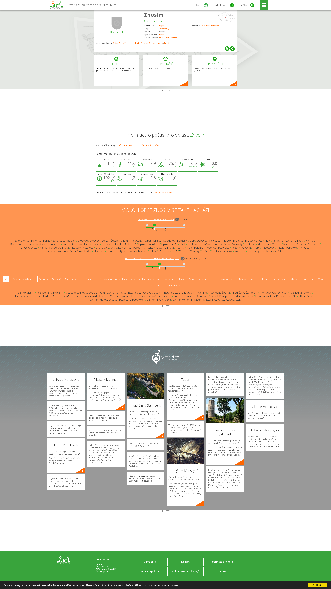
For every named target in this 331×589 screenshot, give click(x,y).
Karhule (310, 240)
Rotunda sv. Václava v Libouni (145, 292)
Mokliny (301, 244)
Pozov (235, 247)
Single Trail (308, 279)
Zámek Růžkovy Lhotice (103, 299)
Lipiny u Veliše (169, 244)
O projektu (150, 561)
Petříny (180, 247)
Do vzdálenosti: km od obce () (152, 258)
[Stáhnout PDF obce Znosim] (227, 48)
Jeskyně (254, 279)
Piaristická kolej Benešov (273, 292)
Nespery (76, 247)
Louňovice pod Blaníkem (216, 244)
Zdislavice (267, 251)
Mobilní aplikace (150, 571)
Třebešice (164, 251)
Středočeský (164, 28)
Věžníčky (194, 251)
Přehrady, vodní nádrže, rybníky (113, 279)
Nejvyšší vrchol (279, 279)
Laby (87, 244)
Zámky (191, 279)
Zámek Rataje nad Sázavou (91, 296)
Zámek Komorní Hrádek (187, 299)
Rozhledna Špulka (219, 292)
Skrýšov (87, 251)
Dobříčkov (169, 240)
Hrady (181, 279)
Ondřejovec (102, 247)
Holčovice (214, 240)
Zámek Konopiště (220, 296)
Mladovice (289, 244)
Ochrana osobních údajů (185, 571)
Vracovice (240, 251)
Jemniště (278, 240)
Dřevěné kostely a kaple (223, 279)
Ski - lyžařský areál (73, 279)
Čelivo (105, 240)
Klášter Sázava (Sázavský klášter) (222, 299)
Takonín (142, 251)
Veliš (174, 251)
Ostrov (127, 247)
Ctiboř (147, 240)
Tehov (152, 251)
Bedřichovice (21, 240)
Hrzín (267, 240)
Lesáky (96, 244)
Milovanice (264, 244)
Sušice (110, 251)
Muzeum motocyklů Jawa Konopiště (275, 296)
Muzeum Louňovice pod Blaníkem (85, 292)
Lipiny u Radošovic (148, 244)
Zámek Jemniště (116, 292)
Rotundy (242, 279)
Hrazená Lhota (134, 43)
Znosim (154, 14)
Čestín (114, 240)
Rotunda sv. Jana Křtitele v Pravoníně (185, 292)
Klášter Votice (306, 296)
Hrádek (226, 240)
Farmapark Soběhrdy (27, 296)
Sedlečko (75, 251)
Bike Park (295, 279)
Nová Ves (88, 247)
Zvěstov (279, 251)
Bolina (115, 43)
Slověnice (99, 251)
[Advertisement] (165, 111)
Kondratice (41, 244)
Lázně (265, 279)
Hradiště (238, 240)
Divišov (157, 240)
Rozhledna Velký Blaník (50, 292)
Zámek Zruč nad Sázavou (157, 296)
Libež (123, 244)
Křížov (78, 244)
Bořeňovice (58, 240)
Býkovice (83, 240)
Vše (6, 279)
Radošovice (268, 247)
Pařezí (137, 247)
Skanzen (90, 279)
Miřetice (276, 244)
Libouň (132, 244)
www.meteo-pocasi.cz (163, 192)
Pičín (189, 247)
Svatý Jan (121, 251)
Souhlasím (317, 585)
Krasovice (55, 244)
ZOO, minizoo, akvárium (23, 279)
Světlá (132, 251)
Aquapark (43, 279)
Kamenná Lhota (294, 240)
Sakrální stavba (175, 285)
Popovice (211, 247)
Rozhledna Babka (243, 296)
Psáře (256, 247)
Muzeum (322, 279)
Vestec (183, 251)
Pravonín (245, 247)
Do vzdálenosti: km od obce (156, 219)
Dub (192, 240)
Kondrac (28, 244)
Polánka (159, 43)
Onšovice (116, 247)
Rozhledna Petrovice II (132, 299)
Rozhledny (169, 279)
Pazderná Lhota (164, 247)
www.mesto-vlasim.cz (211, 25)
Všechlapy (253, 251)
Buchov (71, 240)
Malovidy (237, 244)
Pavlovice (148, 247)
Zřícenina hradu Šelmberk (124, 296)
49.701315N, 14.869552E (169, 37)
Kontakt (221, 571)
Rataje (280, 247)
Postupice (223, 247)
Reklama (186, 561)
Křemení (68, 244)
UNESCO (56, 279)
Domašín (123, 43)
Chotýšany (136, 240)
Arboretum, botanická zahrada (145, 279)
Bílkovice (36, 240)
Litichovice (193, 244)
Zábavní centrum (156, 285)
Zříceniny (203, 279)
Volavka (228, 251)
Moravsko (313, 244)
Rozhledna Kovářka (300, 292)
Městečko (249, 244)
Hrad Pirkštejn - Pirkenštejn (57, 296)
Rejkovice (291, 247)
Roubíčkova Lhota (57, 251)
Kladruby (15, 244)
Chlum (124, 240)
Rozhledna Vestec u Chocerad (191, 296)
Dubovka (202, 240)
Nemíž (43, 247)
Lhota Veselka (110, 244)
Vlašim (161, 25)
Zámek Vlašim (26, 292)
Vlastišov (216, 251)
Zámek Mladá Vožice (159, 299)
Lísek (183, 244)
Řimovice (304, 247)
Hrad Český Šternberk (244, 292)
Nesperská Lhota (148, 43)
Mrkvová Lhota (28, 247)
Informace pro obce (222, 561)
